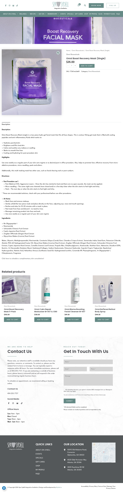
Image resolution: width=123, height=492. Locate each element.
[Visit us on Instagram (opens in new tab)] (9, 5)
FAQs (38, 474)
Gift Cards (40, 462)
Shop (38, 466)
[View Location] (65, 449)
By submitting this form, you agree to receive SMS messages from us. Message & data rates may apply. (88, 390)
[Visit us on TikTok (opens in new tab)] (17, 5)
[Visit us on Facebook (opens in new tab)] (5, 5)
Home (68, 50)
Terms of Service (99, 394)
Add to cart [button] (12, 320)
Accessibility (84, 486)
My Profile (40, 470)
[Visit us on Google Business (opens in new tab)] (13, 5)
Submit (69, 401)
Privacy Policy (90, 394)
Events (39, 454)
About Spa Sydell (43, 450)
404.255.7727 (17, 371)
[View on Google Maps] (104, 452)
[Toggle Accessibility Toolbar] (4, 488)
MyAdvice (59, 487)
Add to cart (87, 66)
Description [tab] (6, 124)
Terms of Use (102, 486)
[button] (85, 5)
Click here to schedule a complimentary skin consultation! (23, 258)
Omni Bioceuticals (78, 50)
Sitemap (109, 486)
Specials (39, 458)
